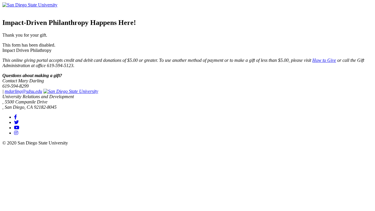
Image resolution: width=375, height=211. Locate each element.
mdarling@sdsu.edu (23, 91)
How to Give (324, 60)
